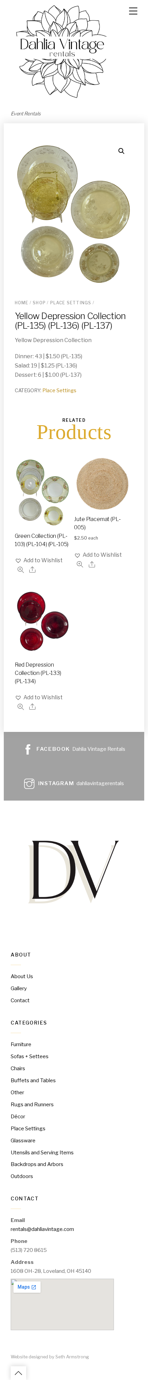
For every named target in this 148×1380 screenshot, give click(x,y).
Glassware (23, 1140)
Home (22, 302)
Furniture (21, 1044)
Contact (20, 1000)
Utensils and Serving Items (42, 1152)
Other (17, 1092)
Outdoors (22, 1176)
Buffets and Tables (33, 1080)
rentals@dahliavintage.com (42, 1229)
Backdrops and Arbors (37, 1164)
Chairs (18, 1068)
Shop (39, 302)
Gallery (19, 988)
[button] (39, 560)
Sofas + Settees (30, 1056)
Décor (18, 1116)
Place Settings (71, 302)
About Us (22, 976)
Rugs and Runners (32, 1104)
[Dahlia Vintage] (62, 99)
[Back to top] (18, 1373)
